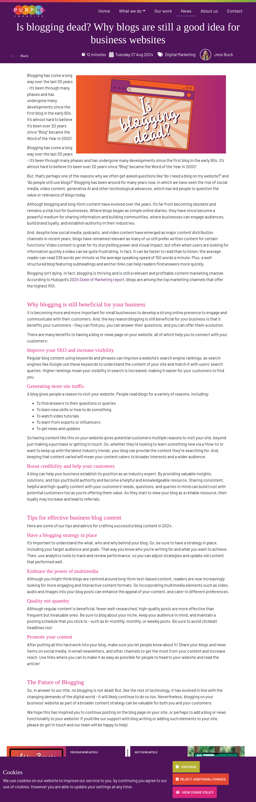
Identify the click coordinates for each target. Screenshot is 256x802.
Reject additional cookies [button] (203, 779)
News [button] (186, 11)
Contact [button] (235, 11)
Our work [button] (163, 11)
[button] (28, 10)
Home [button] (104, 11)
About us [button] (209, 11)
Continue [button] (188, 767)
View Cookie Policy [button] (197, 792)
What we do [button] (130, 11)
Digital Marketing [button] (179, 54)
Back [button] (24, 56)
